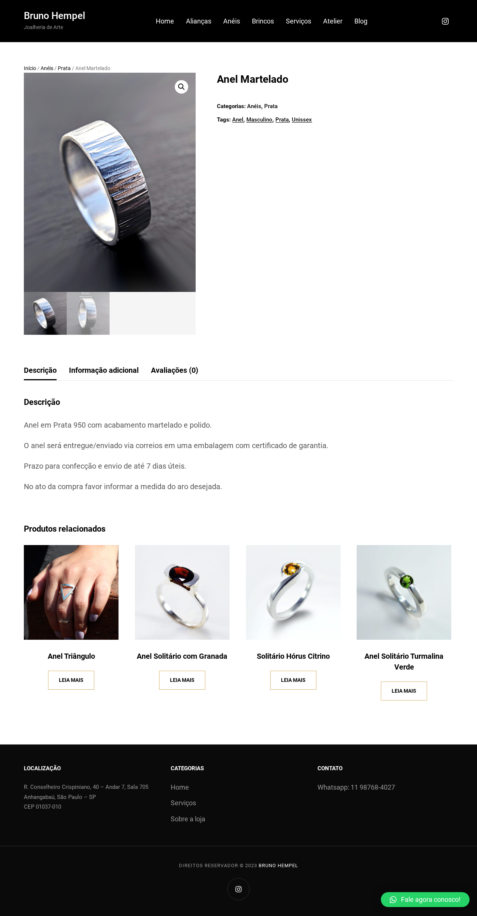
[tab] (40, 370)
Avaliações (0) (174, 370)
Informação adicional (104, 370)
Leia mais (71, 680)
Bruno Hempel (54, 15)
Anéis (47, 68)
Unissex (302, 119)
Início (30, 68)
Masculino (259, 119)
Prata (64, 68)
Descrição (40, 370)
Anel (237, 119)
